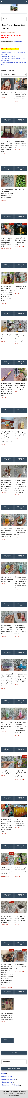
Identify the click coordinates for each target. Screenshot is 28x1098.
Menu (14, 2)
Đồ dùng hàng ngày (6, 1076)
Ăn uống (3, 1073)
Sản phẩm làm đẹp (6, 1082)
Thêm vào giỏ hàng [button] (7, 120)
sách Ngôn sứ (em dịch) (8, 56)
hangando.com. (17, 41)
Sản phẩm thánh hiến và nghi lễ (10, 1085)
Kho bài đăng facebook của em (8, 32)
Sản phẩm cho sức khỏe (8, 1079)
